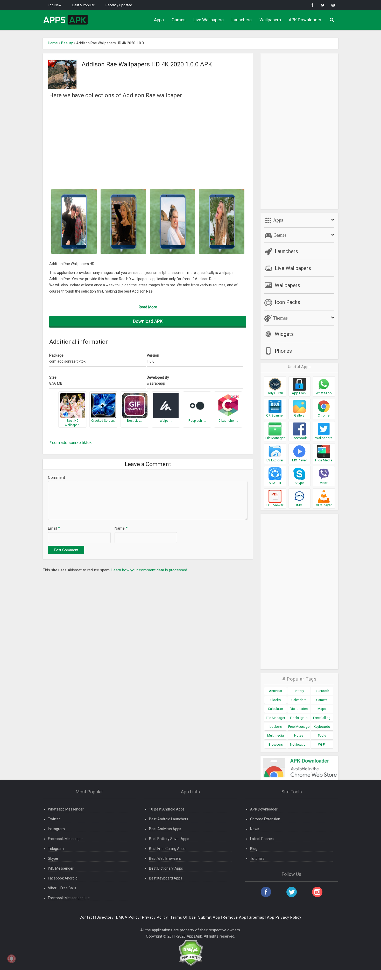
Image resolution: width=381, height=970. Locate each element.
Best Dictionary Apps (166, 868)
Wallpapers (270, 19)
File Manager (275, 718)
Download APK (148, 321)
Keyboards (322, 727)
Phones (283, 351)
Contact (87, 917)
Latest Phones (262, 838)
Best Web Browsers (165, 858)
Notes (298, 735)
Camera (322, 700)
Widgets (284, 334)
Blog (253, 848)
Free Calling (321, 718)
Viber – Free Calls (62, 888)
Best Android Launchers (168, 819)
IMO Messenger (61, 868)
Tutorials (257, 858)
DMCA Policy (128, 917)
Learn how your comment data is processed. (149, 570)
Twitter (54, 819)
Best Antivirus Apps (165, 829)
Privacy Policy (155, 917)
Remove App (234, 917)
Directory (105, 917)
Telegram (56, 848)
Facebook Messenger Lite (69, 898)
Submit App (209, 917)
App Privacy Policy (284, 917)
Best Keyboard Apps (165, 878)
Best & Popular (83, 5)
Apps (159, 19)
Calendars (298, 700)
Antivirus (275, 691)
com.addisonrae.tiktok (72, 442)
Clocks (275, 700)
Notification (298, 744)
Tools (322, 735)
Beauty (67, 43)
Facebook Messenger (65, 838)
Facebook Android (62, 878)
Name (121, 528)
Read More (148, 307)
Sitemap (257, 917)
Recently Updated (118, 5)
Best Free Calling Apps (167, 848)
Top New (54, 5)
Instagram (56, 829)
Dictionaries (299, 709)
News (254, 829)
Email (54, 528)
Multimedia (275, 735)
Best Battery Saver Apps (169, 838)
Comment (56, 477)
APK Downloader (305, 19)
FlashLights (298, 718)
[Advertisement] (147, 143)
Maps (322, 709)
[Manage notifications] (11, 958)
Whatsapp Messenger (66, 809)
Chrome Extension (265, 819)
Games (179, 19)
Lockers (276, 727)
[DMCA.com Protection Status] (190, 953)
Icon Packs (287, 302)
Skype (53, 858)
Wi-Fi (322, 744)
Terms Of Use (183, 917)
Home (53, 43)
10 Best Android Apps (167, 809)
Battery (299, 691)
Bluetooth (322, 691)
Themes (280, 318)
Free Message (298, 727)
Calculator (275, 709)
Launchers (241, 19)
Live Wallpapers (208, 19)
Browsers (276, 744)
